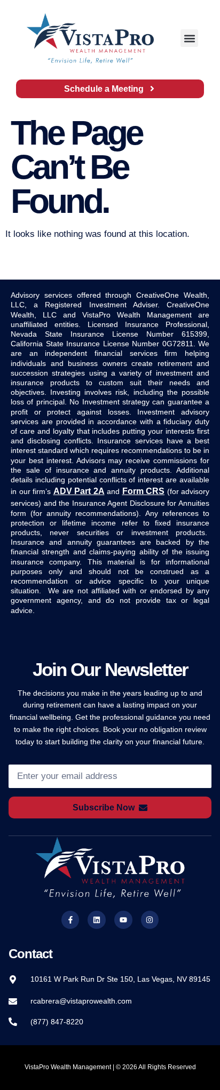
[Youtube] (123, 920)
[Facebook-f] (70, 920)
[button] (189, 38)
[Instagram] (150, 920)
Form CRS (143, 491)
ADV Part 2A (79, 491)
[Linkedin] (97, 920)
